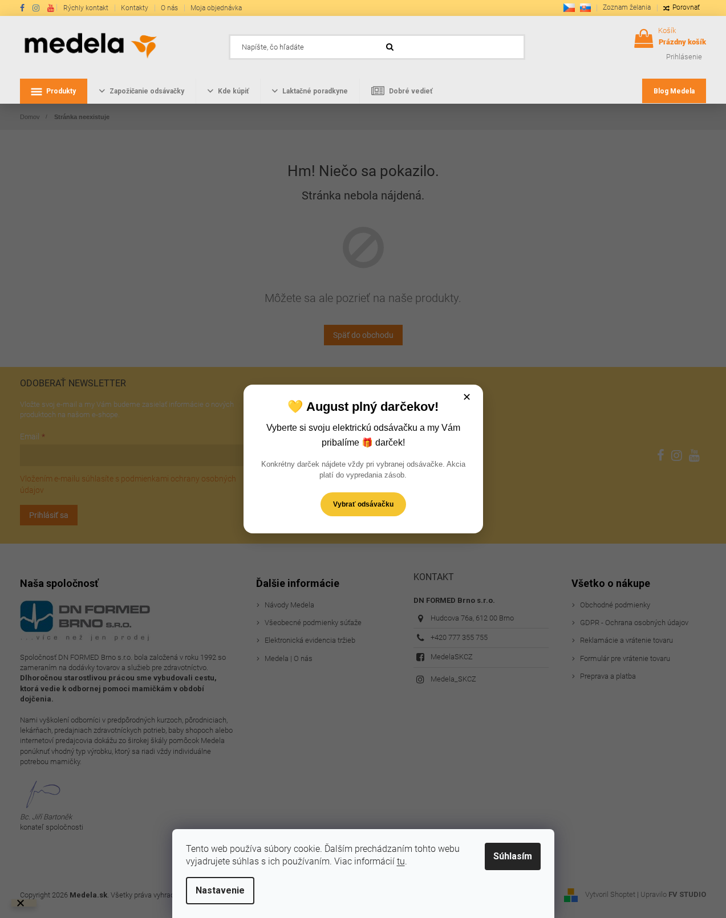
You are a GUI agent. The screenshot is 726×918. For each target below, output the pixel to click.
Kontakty (134, 8)
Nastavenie (220, 890)
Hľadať (542, 43)
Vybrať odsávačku (363, 504)
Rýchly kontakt (85, 8)
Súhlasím (512, 856)
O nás (169, 8)
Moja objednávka (216, 8)
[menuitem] (53, 91)
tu (401, 861)
